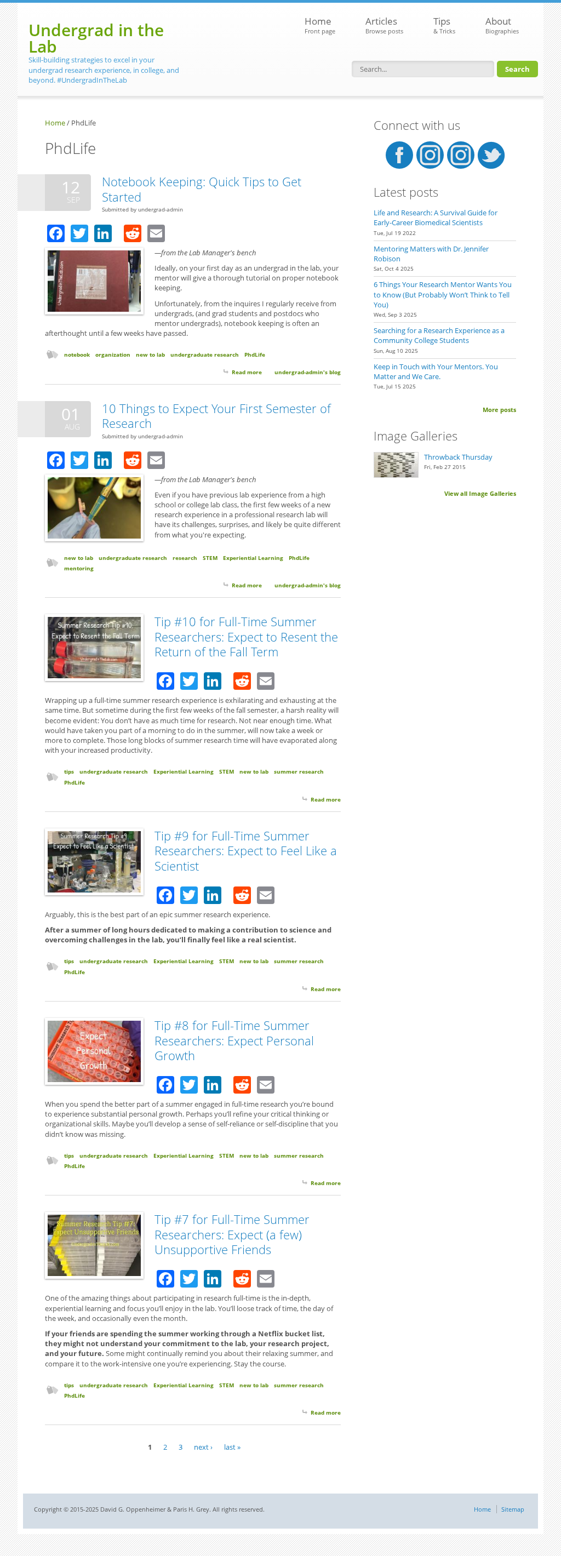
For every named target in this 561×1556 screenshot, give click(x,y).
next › (203, 1446)
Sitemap (512, 1509)
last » (232, 1446)
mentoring (79, 568)
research (185, 558)
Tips (444, 25)
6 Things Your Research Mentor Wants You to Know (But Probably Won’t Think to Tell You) (443, 294)
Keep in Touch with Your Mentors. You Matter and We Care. (436, 371)
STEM (210, 558)
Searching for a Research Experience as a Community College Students (439, 335)
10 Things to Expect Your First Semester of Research (216, 416)
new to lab (150, 354)
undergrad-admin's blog (307, 372)
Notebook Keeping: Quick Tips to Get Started (201, 189)
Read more (247, 372)
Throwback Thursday (458, 457)
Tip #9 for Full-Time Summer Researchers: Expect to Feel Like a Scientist (245, 850)
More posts (499, 409)
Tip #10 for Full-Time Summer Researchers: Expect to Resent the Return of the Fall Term (246, 636)
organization (112, 354)
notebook (77, 354)
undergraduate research (204, 354)
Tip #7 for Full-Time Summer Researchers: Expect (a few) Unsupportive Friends (232, 1234)
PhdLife (254, 354)
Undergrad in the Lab (96, 38)
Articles (384, 25)
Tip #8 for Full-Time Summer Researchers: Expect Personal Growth (234, 1040)
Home (320, 25)
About (502, 25)
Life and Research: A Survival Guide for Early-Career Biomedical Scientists (435, 217)
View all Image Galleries (480, 493)
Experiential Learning (253, 558)
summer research (299, 771)
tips (69, 771)
